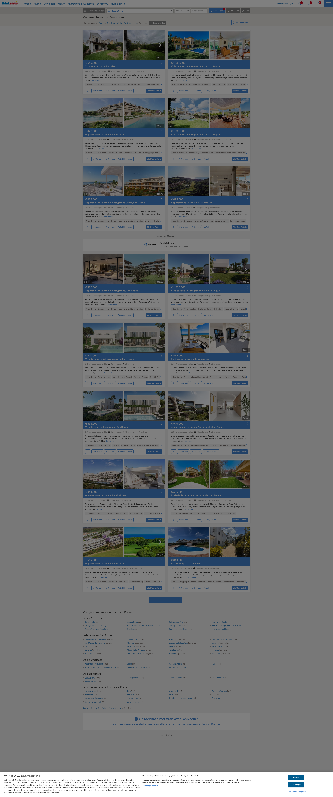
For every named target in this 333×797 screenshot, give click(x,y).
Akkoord (296, 777)
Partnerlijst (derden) (150, 786)
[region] (166, 784)
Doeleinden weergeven (297, 792)
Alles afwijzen (295, 785)
